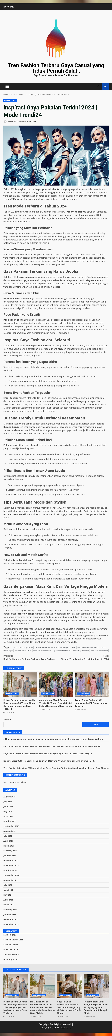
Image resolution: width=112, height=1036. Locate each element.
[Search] (98, 86)
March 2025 (8, 845)
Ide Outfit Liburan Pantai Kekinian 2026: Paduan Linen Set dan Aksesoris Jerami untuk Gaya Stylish (51, 746)
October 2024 (9, 870)
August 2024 (9, 880)
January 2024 (9, 914)
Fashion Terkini (10, 101)
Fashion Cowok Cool (13, 939)
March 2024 (8, 904)
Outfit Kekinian (10, 949)
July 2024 (7, 885)
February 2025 (10, 850)
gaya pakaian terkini (62, 650)
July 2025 (7, 836)
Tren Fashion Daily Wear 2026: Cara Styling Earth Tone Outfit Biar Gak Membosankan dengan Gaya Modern (56, 768)
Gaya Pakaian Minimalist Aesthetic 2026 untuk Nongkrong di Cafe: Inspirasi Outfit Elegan (47, 753)
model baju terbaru (81, 650)
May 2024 (7, 895)
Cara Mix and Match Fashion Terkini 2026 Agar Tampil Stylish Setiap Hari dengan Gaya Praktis (56, 684)
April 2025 (8, 841)
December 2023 (10, 919)
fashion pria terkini (67, 647)
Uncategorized (10, 959)
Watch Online (105, 86)
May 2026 (7, 811)
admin (10, 121)
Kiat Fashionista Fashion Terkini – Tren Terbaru (29, 657)
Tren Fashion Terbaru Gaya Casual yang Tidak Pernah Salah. (56, 68)
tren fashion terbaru (99, 650)
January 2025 (9, 855)
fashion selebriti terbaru (87, 647)
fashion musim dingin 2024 (22, 647)
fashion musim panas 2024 (46, 647)
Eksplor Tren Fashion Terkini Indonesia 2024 (85, 657)
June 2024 (8, 890)
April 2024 (8, 899)
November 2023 (11, 924)
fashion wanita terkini (42, 650)
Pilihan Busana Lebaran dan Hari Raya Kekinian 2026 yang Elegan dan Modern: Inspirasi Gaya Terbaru (20, 684)
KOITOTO (66, 1027)
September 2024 (11, 875)
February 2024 (10, 909)
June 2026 (8, 806)
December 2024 (10, 860)
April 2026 (8, 816)
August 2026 (9, 796)
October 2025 (9, 821)
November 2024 (11, 865)
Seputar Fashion (11, 954)
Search (7, 719)
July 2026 (7, 801)
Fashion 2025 (9, 934)
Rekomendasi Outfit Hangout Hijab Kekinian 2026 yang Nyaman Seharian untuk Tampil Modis (49, 761)
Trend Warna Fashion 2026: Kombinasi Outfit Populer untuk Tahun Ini (92, 684)
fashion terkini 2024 (23, 650)
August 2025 (9, 831)
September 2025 (11, 826)
